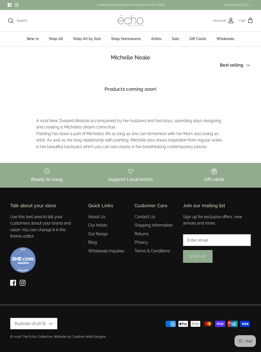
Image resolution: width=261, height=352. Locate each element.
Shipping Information (154, 225)
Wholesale (225, 39)
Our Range (98, 233)
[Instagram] (17, 5)
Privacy (141, 242)
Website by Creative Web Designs (80, 336)
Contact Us (145, 216)
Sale (175, 39)
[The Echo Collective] (130, 21)
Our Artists (97, 225)
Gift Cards (197, 39)
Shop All (56, 39)
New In (33, 39)
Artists (156, 39)
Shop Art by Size (87, 39)
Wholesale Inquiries (106, 251)
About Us (97, 216)
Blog (92, 242)
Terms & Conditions (152, 251)
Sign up (198, 256)
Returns (142, 233)
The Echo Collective (37, 336)
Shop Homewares (126, 39)
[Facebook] (9, 5)
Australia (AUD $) (236, 5)
